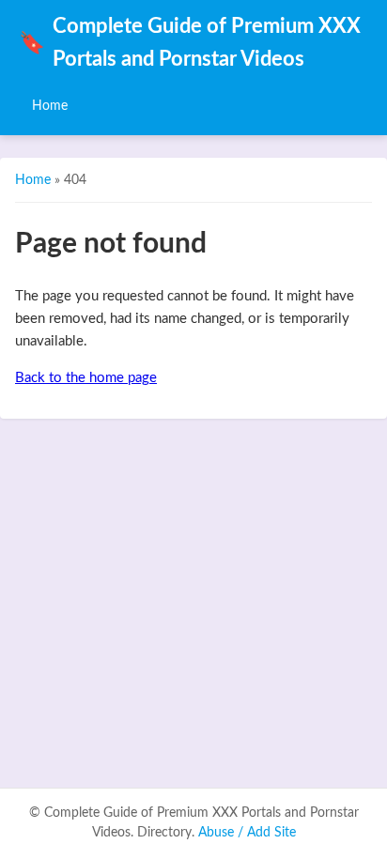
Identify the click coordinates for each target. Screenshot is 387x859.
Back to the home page (86, 378)
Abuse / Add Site (247, 832)
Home (50, 106)
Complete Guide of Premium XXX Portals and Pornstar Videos (190, 43)
